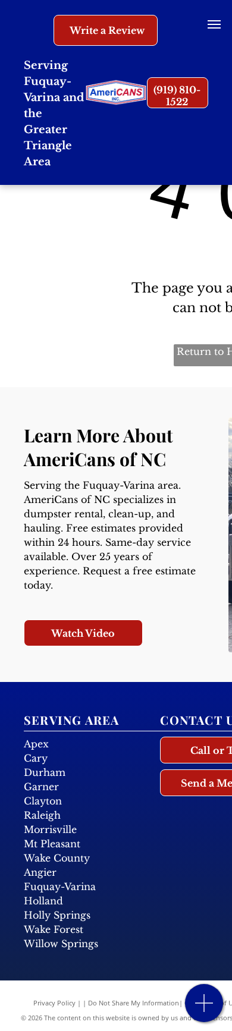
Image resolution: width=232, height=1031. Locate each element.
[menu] (214, 24)
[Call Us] (204, 1009)
